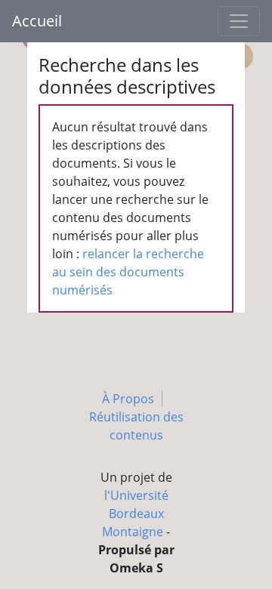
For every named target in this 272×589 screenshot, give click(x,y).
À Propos (128, 398)
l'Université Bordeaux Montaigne (135, 513)
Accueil (37, 21)
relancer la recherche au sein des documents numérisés (128, 271)
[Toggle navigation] (239, 21)
